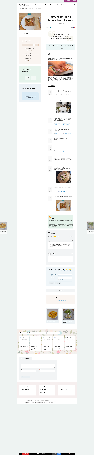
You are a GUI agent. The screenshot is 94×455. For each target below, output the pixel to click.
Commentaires (61, 290)
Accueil (20, 8)
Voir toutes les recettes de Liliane (61, 300)
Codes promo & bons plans (65, 391)
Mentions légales (29, 400)
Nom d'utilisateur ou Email (54, 275)
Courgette (26, 50)
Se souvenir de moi (62, 279)
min (55, 453)
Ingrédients (41, 4)
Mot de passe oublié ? (60, 270)
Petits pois (26, 53)
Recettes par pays (24, 391)
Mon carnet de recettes (45, 392)
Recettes (34, 4)
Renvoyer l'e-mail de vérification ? (67, 270)
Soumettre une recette (44, 391)
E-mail (40, 369)
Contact (62, 4)
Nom (22, 369)
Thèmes (46, 4)
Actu (58, 4)
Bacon (26, 55)
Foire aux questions (64, 389)
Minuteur (59, 453)
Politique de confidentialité (39, 400)
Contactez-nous (63, 392)
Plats (23, 8)
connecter (33, 94)
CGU (24, 400)
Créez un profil (43, 389)
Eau (25, 60)
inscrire (27, 96)
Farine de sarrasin (28, 48)
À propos (20, 400)
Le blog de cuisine (24, 392)
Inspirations (52, 4)
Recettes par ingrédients (26, 389)
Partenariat (47, 400)
